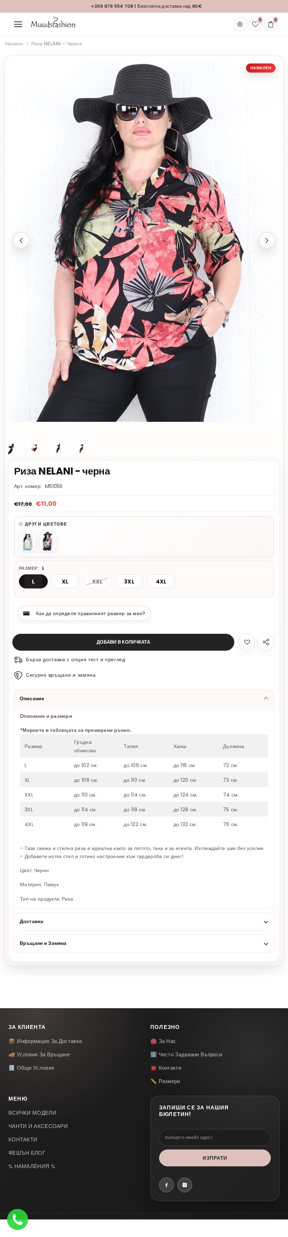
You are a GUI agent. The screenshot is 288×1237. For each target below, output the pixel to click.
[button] (21, 240)
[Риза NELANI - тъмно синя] (47, 541)
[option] (144, 240)
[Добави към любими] (247, 642)
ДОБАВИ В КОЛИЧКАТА (125, 642)
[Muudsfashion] (53, 24)
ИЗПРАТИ (215, 1157)
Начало (14, 43)
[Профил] (240, 24)
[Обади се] (17, 1219)
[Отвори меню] (18, 24)
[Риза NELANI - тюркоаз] (27, 541)
